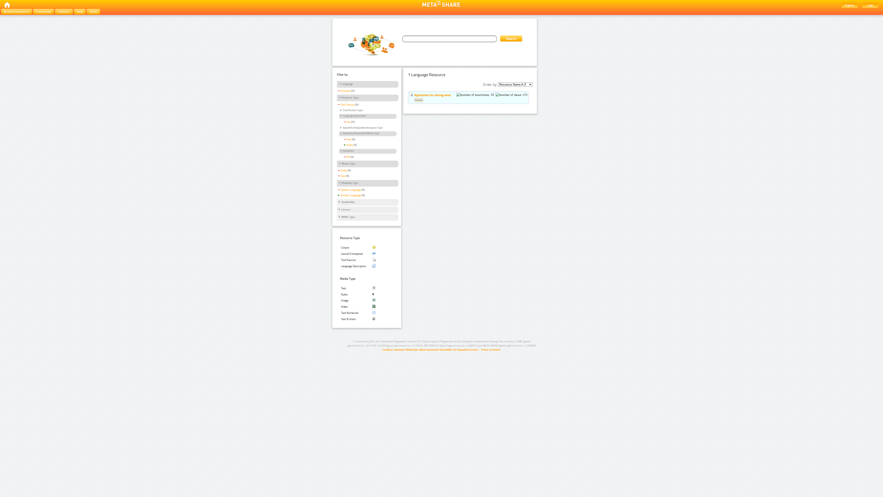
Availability (348, 202)
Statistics (64, 11)
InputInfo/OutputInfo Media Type (361, 133)
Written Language (351, 195)
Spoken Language (351, 189)
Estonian (346, 90)
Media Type (348, 163)
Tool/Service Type (353, 110)
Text (349, 139)
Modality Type (349, 183)
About (93, 11)
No (348, 157)
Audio (350, 145)
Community (43, 11)
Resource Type (350, 97)
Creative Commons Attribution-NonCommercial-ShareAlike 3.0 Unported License (430, 349)
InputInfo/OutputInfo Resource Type (363, 127)
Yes (349, 122)
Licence (345, 209)
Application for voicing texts (432, 95)
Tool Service (348, 104)
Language (347, 84)
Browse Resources (16, 11)
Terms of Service (491, 349)
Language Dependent (354, 115)
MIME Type (348, 217)
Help (80, 11)
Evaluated (348, 150)
